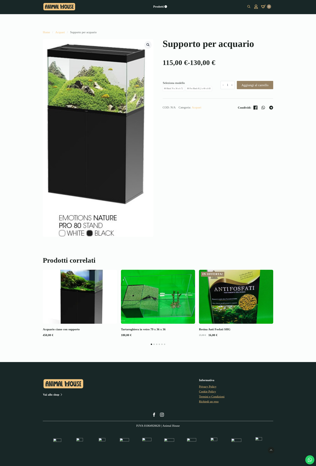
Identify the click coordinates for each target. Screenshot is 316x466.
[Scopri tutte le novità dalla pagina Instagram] (162, 415)
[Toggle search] (249, 6)
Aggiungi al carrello (254, 85)
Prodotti (158, 6)
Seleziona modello (174, 82)
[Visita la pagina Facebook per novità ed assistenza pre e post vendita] (154, 415)
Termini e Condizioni (211, 396)
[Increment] (232, 85)
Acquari (60, 32)
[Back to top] (271, 450)
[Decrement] (223, 85)
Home (46, 32)
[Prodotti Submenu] (165, 6)
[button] (148, 45)
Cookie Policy (207, 391)
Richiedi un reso (209, 401)
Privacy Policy (207, 386)
